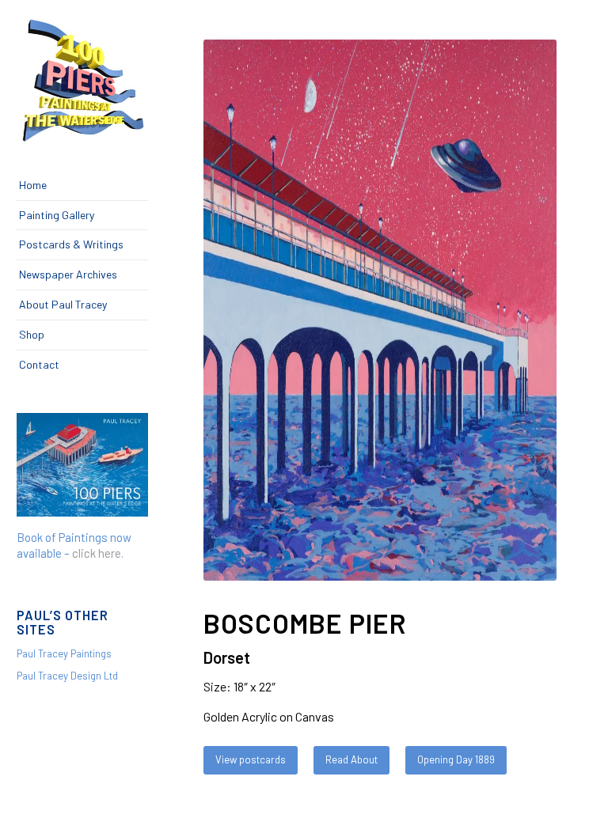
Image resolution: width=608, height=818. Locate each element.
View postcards (250, 759)
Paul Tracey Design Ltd (67, 675)
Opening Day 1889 (456, 759)
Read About (351, 759)
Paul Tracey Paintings (64, 653)
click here (96, 553)
